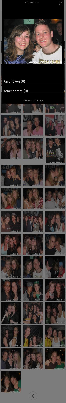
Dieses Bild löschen (33, 100)
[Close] (61, 3)
